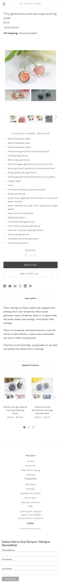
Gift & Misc (30, 497)
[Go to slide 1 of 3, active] (24, 427)
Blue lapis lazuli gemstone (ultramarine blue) (31, 168)
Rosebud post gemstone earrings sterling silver (42, 410)
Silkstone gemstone (18, 243)
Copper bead (14, 181)
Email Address (8, 550)
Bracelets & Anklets (30, 493)
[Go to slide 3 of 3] (33, 427)
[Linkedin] (25, 286)
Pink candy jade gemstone (21, 221)
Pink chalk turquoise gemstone (24, 226)
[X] (20, 286)
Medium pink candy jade (20, 213)
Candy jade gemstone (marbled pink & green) (31, 176)
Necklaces (30, 484)
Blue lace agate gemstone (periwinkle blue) (30, 164)
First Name (7, 559)
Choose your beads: (30, 133)
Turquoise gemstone (18, 234)
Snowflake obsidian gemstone (23, 238)
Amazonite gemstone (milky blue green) (28, 151)
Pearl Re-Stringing (30, 470)
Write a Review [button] (11, 27)
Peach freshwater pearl (19, 147)
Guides (30, 461)
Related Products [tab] (30, 365)
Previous (5, 117)
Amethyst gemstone (18, 155)
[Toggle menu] (4, 4)
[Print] (15, 286)
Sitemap (30, 474)
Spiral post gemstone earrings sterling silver (15, 410)
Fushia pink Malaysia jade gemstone (26, 189)
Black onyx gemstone (19, 160)
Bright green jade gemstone (22, 172)
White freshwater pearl (19, 138)
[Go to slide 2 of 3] (29, 427)
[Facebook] (4, 286)
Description (30, 298)
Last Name (7, 568)
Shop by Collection (30, 502)
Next (55, 117)
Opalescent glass (16, 217)
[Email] (10, 286)
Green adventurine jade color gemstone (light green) (33, 207)
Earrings (30, 488)
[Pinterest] (30, 286)
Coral (10, 185)
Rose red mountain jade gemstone (25, 230)
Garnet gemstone (16, 193)
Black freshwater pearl (19, 143)
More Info (30, 465)
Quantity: (30, 250)
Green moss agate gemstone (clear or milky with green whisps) (33, 200)
